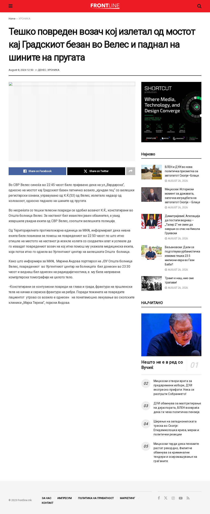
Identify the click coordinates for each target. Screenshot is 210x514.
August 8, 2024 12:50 (21, 69)
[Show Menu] (11, 6)
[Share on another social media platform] (130, 171)
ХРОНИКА (24, 18)
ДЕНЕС (42, 69)
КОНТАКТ (47, 502)
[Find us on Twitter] (166, 498)
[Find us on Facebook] (159, 498)
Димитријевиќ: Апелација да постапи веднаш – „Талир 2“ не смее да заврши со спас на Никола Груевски (182, 224)
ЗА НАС (46, 498)
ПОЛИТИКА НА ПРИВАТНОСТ (96, 498)
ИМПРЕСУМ (64, 498)
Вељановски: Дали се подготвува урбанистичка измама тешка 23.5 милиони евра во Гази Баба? (182, 256)
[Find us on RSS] (188, 498)
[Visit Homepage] (105, 6)
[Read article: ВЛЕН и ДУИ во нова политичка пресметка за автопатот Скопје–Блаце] (151, 172)
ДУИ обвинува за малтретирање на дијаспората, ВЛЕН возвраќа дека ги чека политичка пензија (177, 408)
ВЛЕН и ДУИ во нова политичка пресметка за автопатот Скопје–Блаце (182, 171)
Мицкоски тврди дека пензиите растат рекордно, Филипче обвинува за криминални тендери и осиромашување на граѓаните (176, 452)
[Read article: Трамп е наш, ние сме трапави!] (151, 283)
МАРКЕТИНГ (127, 498)
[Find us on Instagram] (173, 498)
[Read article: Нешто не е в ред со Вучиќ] (171, 335)
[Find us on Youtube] (181, 498)
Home (12, 18)
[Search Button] (199, 6)
